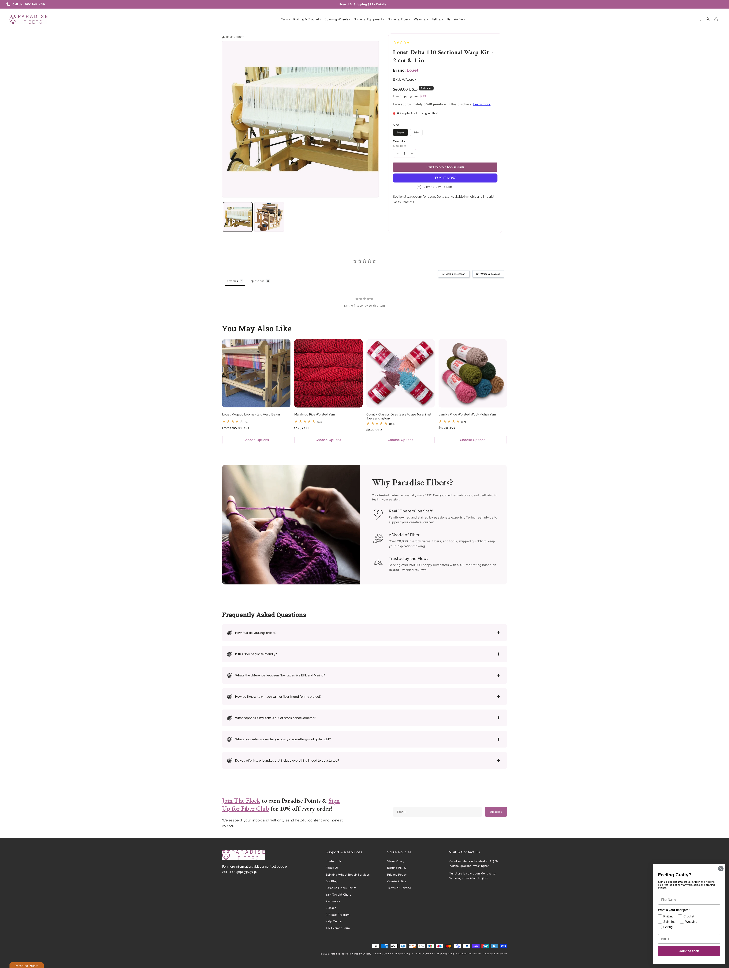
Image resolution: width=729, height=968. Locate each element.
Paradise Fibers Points (341, 888)
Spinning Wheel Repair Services (348, 874)
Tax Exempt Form (338, 928)
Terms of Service (399, 888)
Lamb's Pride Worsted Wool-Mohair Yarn (467, 414)
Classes (331, 907)
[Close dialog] (721, 868)
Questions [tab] (257, 281)
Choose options (256, 440)
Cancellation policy (496, 953)
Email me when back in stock (445, 167)
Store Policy (395, 861)
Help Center (334, 921)
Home (229, 37)
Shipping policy (445, 953)
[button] (284, 19)
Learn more (482, 104)
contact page (274, 866)
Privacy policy (402, 953)
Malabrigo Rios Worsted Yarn (314, 414)
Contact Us (333, 861)
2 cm (402, 133)
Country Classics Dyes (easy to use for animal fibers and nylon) (398, 416)
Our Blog (332, 881)
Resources (333, 901)
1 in (418, 133)
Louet (240, 37)
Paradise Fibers (339, 953)
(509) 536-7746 (246, 872)
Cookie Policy (396, 881)
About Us (332, 867)
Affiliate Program (338, 914)
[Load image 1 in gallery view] (237, 217)
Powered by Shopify (360, 953)
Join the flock (689, 951)
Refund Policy (397, 867)
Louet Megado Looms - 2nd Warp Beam (251, 414)
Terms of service (423, 953)
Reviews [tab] (232, 281)
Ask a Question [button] (455, 274)
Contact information (469, 953)
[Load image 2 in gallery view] (269, 217)
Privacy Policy (397, 874)
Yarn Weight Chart (338, 894)
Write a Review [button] (490, 274)
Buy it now (445, 178)
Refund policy (383, 953)
